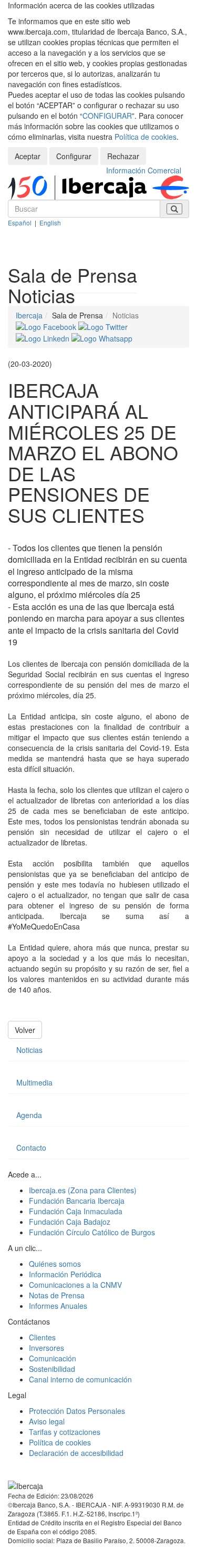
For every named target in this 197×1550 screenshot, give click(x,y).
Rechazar (123, 156)
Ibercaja (29, 315)
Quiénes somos (55, 1263)
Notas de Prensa (57, 1295)
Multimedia (34, 1082)
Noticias (29, 1050)
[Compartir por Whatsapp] (101, 337)
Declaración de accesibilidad (76, 1453)
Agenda (29, 1115)
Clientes (42, 1337)
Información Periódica (65, 1274)
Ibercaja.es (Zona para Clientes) (83, 1190)
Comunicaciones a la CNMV (75, 1284)
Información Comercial (143, 170)
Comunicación (52, 1358)
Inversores (46, 1347)
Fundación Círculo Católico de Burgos (92, 1232)
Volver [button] (25, 1030)
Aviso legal (47, 1421)
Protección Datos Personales (77, 1411)
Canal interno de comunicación (80, 1379)
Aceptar (27, 156)
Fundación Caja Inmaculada (75, 1211)
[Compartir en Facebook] (47, 326)
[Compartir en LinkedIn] (43, 337)
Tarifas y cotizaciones (64, 1432)
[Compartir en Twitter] (103, 326)
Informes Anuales (58, 1305)
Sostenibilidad (52, 1368)
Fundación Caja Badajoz (69, 1221)
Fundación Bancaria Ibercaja (77, 1200)
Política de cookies (146, 136)
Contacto (31, 1147)
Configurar (73, 156)
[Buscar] (174, 208)
